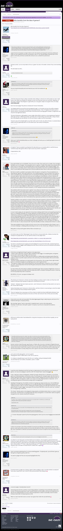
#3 (60, 77)
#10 (60, 276)
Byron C (4, 287)
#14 (60, 350)
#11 (60, 295)
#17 (60, 447)
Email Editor (4, 520)
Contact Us (51, 513)
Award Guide (4, 519)
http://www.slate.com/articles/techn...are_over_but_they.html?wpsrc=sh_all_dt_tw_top (30, 241)
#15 (60, 361)
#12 (60, 306)
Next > (11, 23)
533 (8, 110)
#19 (60, 476)
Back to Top (4, 524)
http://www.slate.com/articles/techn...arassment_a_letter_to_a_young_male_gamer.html (31, 238)
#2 (60, 57)
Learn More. (49, 17)
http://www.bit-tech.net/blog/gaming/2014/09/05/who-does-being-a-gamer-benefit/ (30, 28)
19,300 (8, 59)
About (3, 518)
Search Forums (4, 11)
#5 (60, 124)
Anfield (4, 154)
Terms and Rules (54, 529)
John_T (4, 106)
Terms (3, 521)
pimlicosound (5, 259)
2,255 (8, 365)
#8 (60, 230)
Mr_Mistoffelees (6, 325)
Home (3, 9)
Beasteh (4, 378)
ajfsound (4, 494)
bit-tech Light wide (5, 513)
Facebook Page (4, 523)
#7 (60, 153)
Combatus (5, 34)
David (4, 54)
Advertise (3, 522)
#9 (60, 248)
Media (12, 9)
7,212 (8, 158)
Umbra (4, 343)
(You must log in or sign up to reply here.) (54, 503)
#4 (60, 90)
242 (8, 263)
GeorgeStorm (5, 477)
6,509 (8, 330)
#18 (60, 458)
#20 (60, 498)
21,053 (8, 93)
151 (8, 498)
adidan (4, 89)
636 (8, 446)
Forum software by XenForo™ (10, 529)
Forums (8, 9)
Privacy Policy (59, 529)
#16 (60, 431)
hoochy (4, 72)
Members (18, 9)
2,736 (8, 312)
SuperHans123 (5, 361)
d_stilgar (4, 241)
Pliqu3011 (12, 306)
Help (54, 513)
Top (59, 513)
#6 (60, 143)
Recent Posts (10, 11)
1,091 (8, 245)
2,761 (8, 41)
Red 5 (4, 171)
